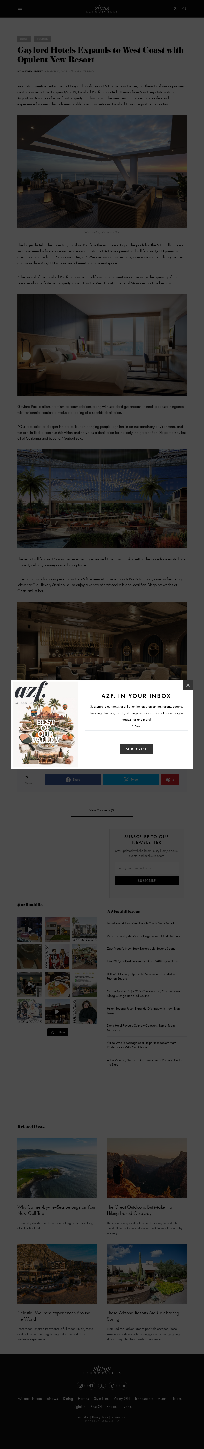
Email (138, 726)
